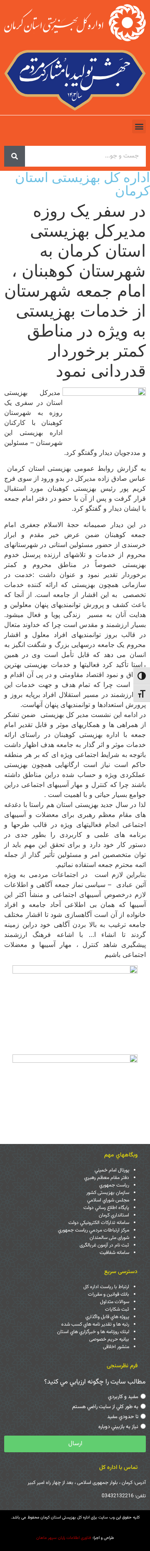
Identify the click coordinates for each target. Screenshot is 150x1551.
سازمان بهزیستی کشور (107, 1192)
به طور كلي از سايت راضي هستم (105, 1407)
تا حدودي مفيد (122, 1417)
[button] (139, 126)
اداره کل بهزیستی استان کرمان (82, 184)
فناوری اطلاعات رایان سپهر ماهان (63, 1538)
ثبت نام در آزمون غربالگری (104, 1245)
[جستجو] (14, 156)
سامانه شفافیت (114, 1252)
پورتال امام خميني (112, 1170)
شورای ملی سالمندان (109, 1237)
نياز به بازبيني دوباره (118, 1427)
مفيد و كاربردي (123, 1397)
